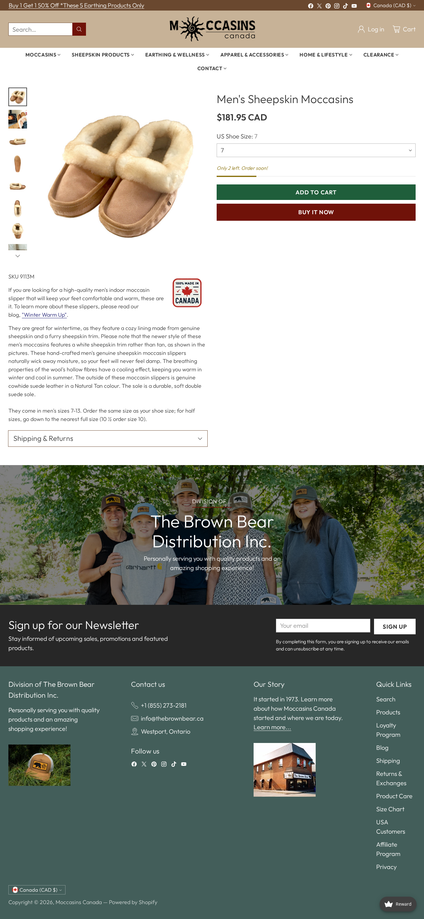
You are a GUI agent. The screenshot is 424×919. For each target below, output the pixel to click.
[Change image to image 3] (17, 141)
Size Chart (390, 809)
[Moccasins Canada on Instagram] (337, 6)
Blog (382, 747)
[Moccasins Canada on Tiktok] (345, 6)
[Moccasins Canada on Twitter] (319, 6)
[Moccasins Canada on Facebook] (311, 6)
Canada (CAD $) (392, 5)
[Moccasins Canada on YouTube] (354, 6)
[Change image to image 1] (17, 97)
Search (385, 699)
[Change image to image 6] (17, 208)
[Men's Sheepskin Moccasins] (120, 174)
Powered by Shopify (133, 902)
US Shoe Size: (237, 136)
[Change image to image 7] (17, 231)
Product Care (394, 796)
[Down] (17, 255)
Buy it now (316, 212)
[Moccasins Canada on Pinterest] (328, 6)
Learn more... (272, 727)
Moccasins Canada (79, 902)
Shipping (388, 760)
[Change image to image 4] (17, 164)
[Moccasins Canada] (212, 29)
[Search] (79, 29)
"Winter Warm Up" (44, 314)
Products (388, 712)
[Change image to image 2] (17, 119)
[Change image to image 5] (17, 186)
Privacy (386, 867)
